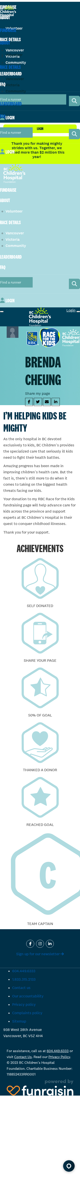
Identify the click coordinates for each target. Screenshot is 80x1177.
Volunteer (14, 55)
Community (16, 91)
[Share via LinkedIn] (56, 402)
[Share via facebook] (29, 402)
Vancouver (15, 79)
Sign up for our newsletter (38, 954)
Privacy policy (24, 1004)
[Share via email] (47, 402)
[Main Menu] (2, 311)
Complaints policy (27, 1013)
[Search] (74, 134)
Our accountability (28, 996)
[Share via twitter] (38, 402)
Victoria (13, 85)
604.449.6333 (23, 971)
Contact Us (23, 1057)
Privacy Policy (59, 1057)
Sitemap (19, 1021)
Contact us (21, 987)
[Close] (78, 311)
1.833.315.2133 (24, 979)
